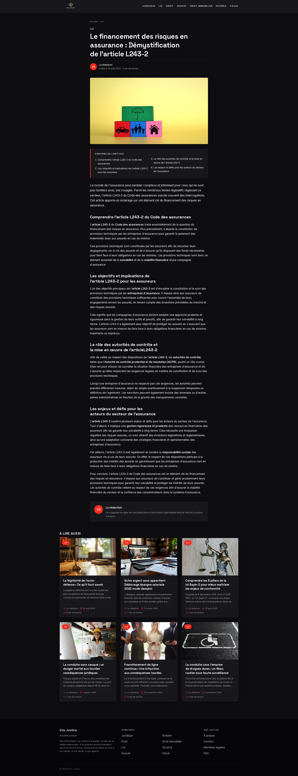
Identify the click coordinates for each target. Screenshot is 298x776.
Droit (170, 6)
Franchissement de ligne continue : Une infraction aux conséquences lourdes (142, 669)
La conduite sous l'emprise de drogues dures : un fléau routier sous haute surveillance (206, 669)
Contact (209, 741)
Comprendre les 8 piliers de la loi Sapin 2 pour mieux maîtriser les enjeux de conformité (207, 585)
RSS (206, 753)
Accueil (93, 21)
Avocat (182, 6)
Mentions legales (214, 747)
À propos (110, 516)
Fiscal (234, 6)
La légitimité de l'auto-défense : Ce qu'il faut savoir (83, 583)
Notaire (167, 735)
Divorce (221, 6)
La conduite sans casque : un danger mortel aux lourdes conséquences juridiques (83, 669)
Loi (161, 6)
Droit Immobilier (201, 6)
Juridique (148, 6)
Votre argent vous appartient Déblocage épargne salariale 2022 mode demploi (144, 585)
